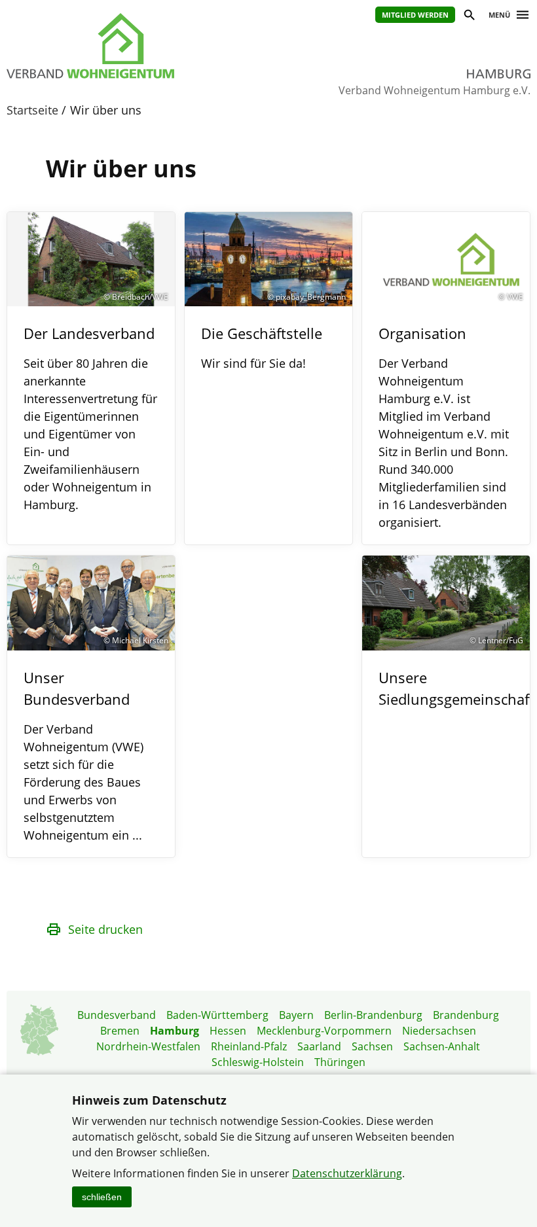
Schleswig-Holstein (258, 1062)
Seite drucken (105, 929)
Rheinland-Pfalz (249, 1046)
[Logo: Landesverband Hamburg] (124, 46)
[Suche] (468, 17)
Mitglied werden (415, 15)
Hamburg (174, 1030)
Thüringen (339, 1062)
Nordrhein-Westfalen (148, 1046)
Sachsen (372, 1046)
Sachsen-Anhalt (441, 1046)
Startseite (32, 110)
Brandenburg (466, 1015)
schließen (102, 1197)
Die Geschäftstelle (261, 333)
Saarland (319, 1046)
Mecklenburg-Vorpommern (324, 1030)
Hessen (228, 1030)
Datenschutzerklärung (347, 1173)
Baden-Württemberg (217, 1015)
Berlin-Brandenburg (373, 1015)
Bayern (296, 1015)
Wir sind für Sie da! (253, 363)
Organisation (422, 333)
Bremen (119, 1030)
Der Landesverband (89, 333)
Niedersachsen (439, 1030)
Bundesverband (116, 1015)
